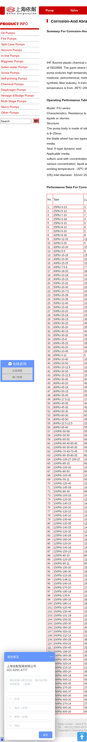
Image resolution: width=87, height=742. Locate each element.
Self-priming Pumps (14, 78)
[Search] (36, 120)
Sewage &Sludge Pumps (17, 95)
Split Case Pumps (13, 44)
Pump (50, 10)
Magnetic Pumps (12, 61)
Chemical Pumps (12, 84)
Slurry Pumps (10, 107)
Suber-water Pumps (14, 67)
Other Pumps (10, 112)
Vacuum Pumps (11, 50)
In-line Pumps (10, 55)
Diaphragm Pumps (13, 89)
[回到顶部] (82, 740)
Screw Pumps (10, 72)
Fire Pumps (8, 38)
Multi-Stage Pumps (13, 101)
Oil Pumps (8, 33)
